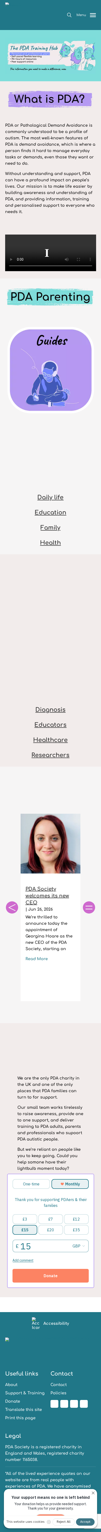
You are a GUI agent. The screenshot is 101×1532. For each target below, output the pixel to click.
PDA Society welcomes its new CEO (47, 895)
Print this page (20, 1418)
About (11, 1385)
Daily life (50, 497)
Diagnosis (50, 710)
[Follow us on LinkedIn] (74, 1404)
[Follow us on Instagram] (64, 1404)
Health (50, 543)
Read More (36, 959)
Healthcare (50, 740)
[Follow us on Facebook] (54, 1404)
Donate (12, 1401)
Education (50, 512)
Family (50, 527)
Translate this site (23, 1410)
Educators (50, 725)
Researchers (50, 755)
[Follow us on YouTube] (84, 1404)
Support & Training (25, 1393)
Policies (58, 1393)
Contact (58, 1385)
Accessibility (56, 1323)
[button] (69, 15)
